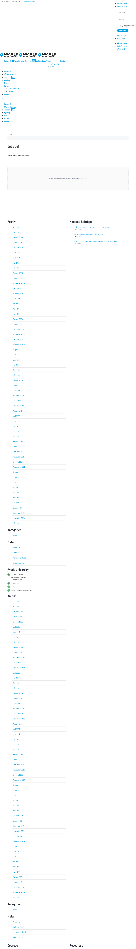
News (15, 535)
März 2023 (16, 375)
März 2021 (16, 497)
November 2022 (19, 395)
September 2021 (19, 467)
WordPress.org (18, 563)
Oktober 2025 (18, 247)
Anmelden (16, 547)
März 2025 (16, 268)
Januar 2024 (17, 324)
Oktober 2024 (18, 288)
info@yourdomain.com (29, 1)
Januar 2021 (17, 508)
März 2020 (16, 523)
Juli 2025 (16, 252)
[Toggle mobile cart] (3, 99)
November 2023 (19, 334)
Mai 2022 (16, 426)
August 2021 (17, 472)
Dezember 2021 (18, 451)
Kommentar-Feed (19, 558)
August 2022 (17, 411)
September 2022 (19, 406)
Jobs (11, 134)
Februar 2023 (18, 380)
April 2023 (16, 370)
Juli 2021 (16, 477)
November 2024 (19, 283)
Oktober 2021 (18, 462)
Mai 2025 (16, 263)
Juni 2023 (16, 360)
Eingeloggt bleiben (126, 25)
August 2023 (17, 349)
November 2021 (18, 457)
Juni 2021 (16, 482)
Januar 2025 (17, 278)
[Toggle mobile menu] (1, 99)
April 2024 (16, 309)
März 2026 (16, 232)
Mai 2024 (16, 303)
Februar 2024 (18, 319)
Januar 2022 (17, 446)
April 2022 (16, 431)
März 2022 (16, 436)
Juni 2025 (16, 258)
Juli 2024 (16, 298)
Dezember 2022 (18, 390)
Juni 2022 (16, 421)
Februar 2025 (18, 273)
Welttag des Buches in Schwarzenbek (89, 234)
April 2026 (16, 227)
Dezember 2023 (18, 329)
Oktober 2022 (18, 400)
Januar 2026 (17, 242)
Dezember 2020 (18, 513)
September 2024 (19, 293)
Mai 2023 (16, 365)
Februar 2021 (17, 503)
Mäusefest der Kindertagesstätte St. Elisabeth (92, 227)
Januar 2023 (17, 385)
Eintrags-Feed (18, 552)
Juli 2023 (16, 355)
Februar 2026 (18, 237)
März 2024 (16, 314)
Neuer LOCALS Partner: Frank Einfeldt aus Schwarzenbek (96, 241)
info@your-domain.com (18, 587)
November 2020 (19, 518)
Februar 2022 (18, 441)
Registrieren (121, 35)
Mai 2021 (16, 487)
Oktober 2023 (18, 339)
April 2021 (16, 492)
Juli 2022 (16, 416)
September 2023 (19, 344)
